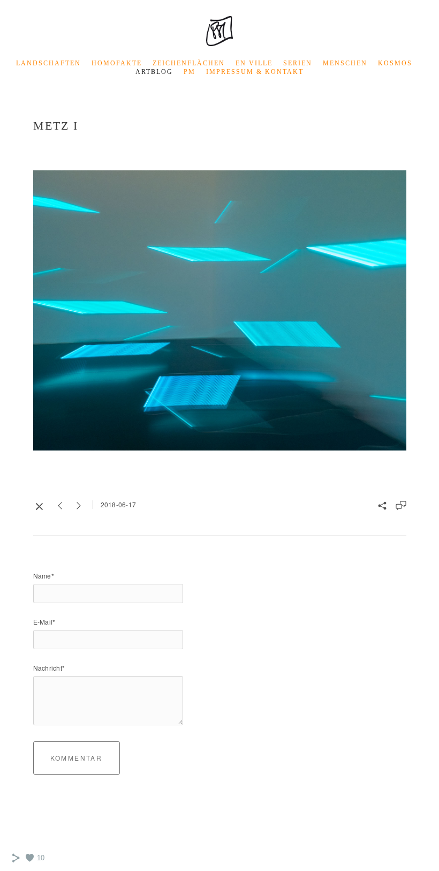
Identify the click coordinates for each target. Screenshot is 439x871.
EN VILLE (254, 63)
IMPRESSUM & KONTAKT (255, 72)
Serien (297, 63)
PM (189, 72)
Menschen (345, 63)
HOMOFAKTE (117, 63)
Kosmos (395, 63)
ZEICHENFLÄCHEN (189, 63)
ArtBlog (154, 72)
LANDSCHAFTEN (48, 63)
